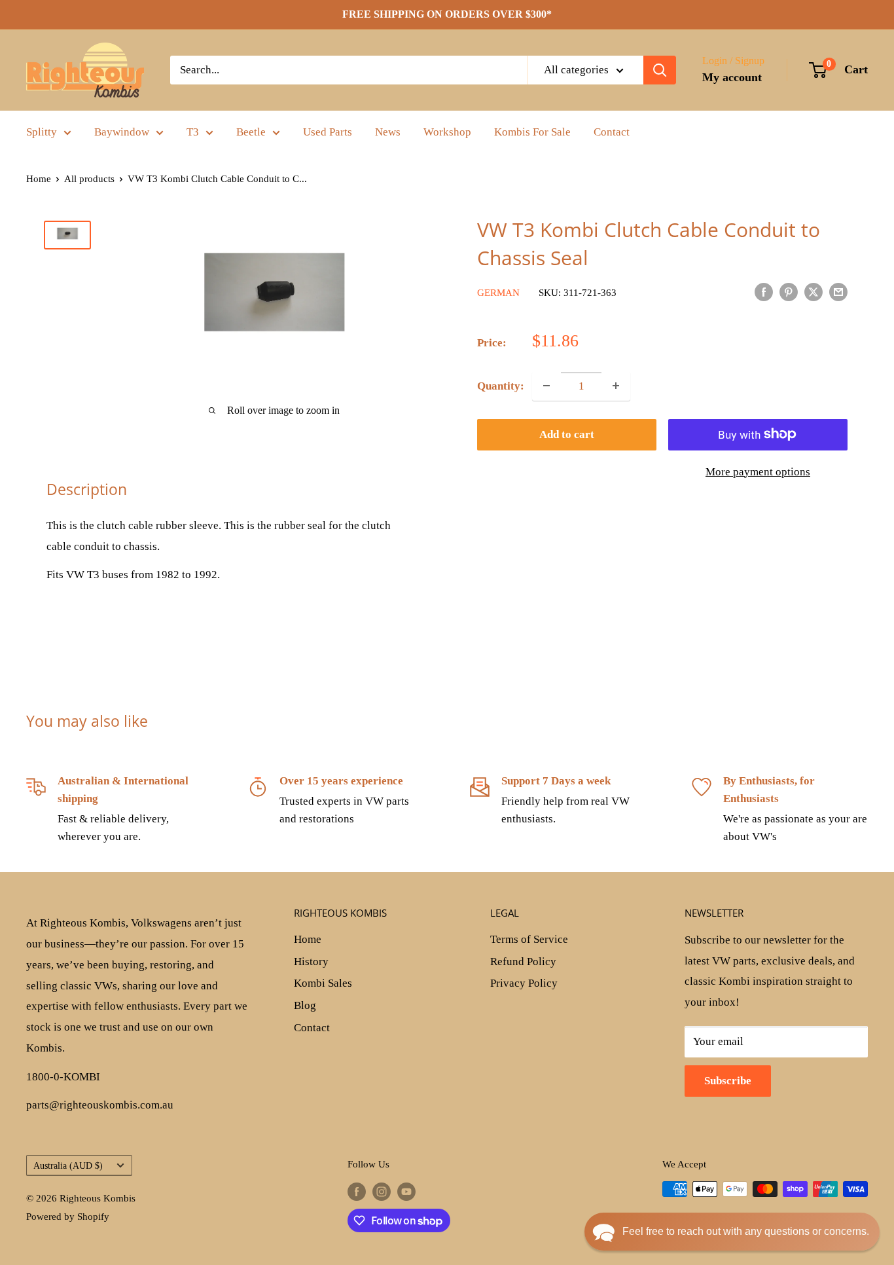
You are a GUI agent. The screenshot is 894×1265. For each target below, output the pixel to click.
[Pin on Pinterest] (788, 291)
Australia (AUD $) (68, 1165)
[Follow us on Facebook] (357, 1191)
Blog (305, 1005)
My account (732, 77)
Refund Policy (523, 961)
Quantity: (500, 385)
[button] (732, 1232)
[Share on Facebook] (764, 291)
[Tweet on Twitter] (813, 291)
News (388, 132)
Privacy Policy (524, 983)
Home (38, 179)
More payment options (758, 471)
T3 (193, 132)
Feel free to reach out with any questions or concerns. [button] (745, 1231)
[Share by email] (838, 291)
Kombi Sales (323, 983)
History (311, 961)
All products (89, 179)
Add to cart (566, 434)
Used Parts (327, 132)
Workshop (447, 132)
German (498, 292)
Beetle (251, 132)
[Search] (659, 70)
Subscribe (727, 1080)
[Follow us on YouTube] (406, 1191)
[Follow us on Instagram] (381, 1191)
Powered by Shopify (67, 1216)
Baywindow (121, 132)
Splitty (41, 132)
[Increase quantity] (616, 385)
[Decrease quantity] (546, 385)
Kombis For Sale (532, 132)
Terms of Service (529, 939)
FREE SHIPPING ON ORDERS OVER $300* (447, 14)
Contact (612, 132)
